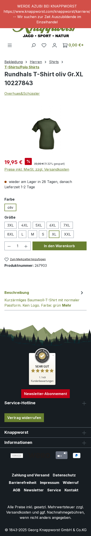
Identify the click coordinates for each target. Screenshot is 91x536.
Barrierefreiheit (22, 482)
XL (54, 234)
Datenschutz (64, 475)
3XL (10, 225)
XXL (67, 234)
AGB (16, 490)
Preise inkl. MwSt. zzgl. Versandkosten (36, 169)
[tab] (44, 298)
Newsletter (34, 490)
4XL (24, 225)
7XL (66, 225)
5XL (39, 225)
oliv (10, 207)
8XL (10, 234)
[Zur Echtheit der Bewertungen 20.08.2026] (42, 384)
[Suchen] (33, 45)
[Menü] (9, 45)
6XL (52, 225)
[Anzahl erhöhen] (26, 245)
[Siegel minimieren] (53, 355)
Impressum (49, 482)
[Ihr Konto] (54, 45)
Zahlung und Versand (30, 475)
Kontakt (71, 490)
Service (54, 490)
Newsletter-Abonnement (45, 393)
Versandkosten (18, 512)
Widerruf (71, 482)
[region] (45, 14)
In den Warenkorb (59, 246)
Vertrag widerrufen (24, 417)
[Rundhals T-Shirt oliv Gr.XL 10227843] (45, 129)
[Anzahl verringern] (9, 245)
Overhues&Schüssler (22, 93)
